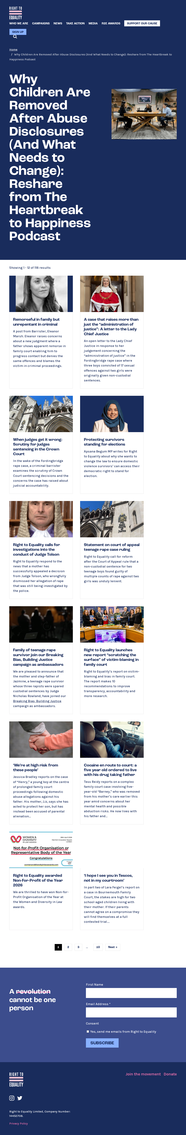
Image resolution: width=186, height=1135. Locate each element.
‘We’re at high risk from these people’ (41, 772)
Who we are (18, 23)
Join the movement (143, 1074)
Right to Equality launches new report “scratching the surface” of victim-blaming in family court (112, 660)
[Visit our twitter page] (19, 1098)
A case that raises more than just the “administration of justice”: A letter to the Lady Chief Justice (112, 332)
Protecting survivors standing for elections (112, 445)
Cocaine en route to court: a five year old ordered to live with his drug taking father (112, 772)
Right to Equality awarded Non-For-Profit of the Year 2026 (41, 881)
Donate (170, 1074)
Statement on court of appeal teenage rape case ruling (112, 550)
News (58, 23)
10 (98, 947)
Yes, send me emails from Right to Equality (123, 1032)
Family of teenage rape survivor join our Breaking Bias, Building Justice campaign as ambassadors (41, 660)
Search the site (15, 36)
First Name (94, 985)
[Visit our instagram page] (11, 1098)
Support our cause (142, 23)
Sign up (18, 32)
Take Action (75, 23)
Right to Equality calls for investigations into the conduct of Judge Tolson (41, 550)
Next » (112, 947)
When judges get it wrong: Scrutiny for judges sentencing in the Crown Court (41, 445)
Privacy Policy (18, 1123)
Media (93, 23)
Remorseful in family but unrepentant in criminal (41, 332)
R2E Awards (111, 23)
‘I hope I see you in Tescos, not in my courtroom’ (112, 881)
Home (13, 49)
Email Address (98, 1004)
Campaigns (41, 23)
